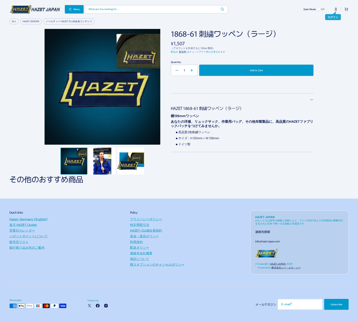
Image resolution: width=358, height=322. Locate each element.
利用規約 (136, 242)
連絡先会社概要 (141, 253)
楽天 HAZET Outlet (23, 225)
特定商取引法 (139, 225)
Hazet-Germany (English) (28, 219)
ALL (14, 21)
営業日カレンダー (22, 230)
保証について (139, 259)
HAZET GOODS (31, 21)
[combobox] (156, 9)
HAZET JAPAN (277, 263)
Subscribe (336, 304)
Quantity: (176, 62)
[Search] (223, 9)
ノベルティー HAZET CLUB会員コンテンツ (69, 21)
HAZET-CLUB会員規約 (146, 230)
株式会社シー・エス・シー (286, 267)
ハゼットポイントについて (28, 236)
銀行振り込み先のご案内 (27, 248)
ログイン (333, 17)
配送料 (182, 51)
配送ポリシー (139, 248)
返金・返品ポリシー (144, 236)
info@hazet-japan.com (267, 241)
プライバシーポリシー (146, 219)
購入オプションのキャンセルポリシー (157, 264)
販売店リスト (19, 242)
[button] (336, 9)
